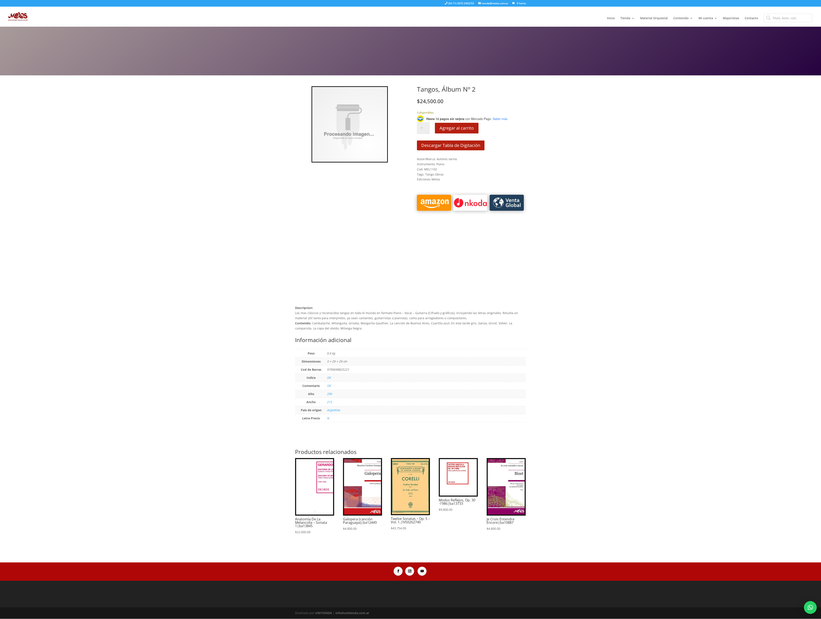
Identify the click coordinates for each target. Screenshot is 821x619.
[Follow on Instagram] (409, 571)
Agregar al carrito (457, 128)
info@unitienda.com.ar (352, 613)
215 (329, 402)
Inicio (611, 18)
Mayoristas (731, 18)
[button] (810, 607)
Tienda (625, 18)
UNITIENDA (323, 613)
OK (329, 378)
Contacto (751, 18)
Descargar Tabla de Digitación (450, 145)
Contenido (681, 18)
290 (329, 394)
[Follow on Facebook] (398, 571)
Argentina (333, 410)
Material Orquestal (654, 18)
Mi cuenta (705, 18)
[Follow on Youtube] (422, 571)
